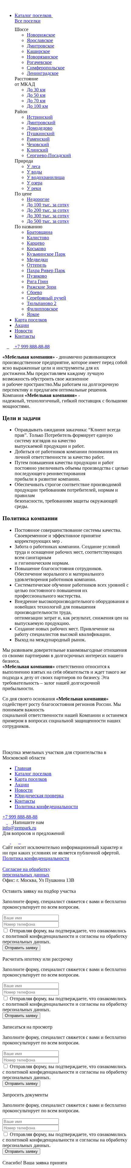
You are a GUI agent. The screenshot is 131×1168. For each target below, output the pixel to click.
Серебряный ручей (46, 297)
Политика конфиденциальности (35, 858)
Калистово (38, 237)
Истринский (40, 117)
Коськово (36, 248)
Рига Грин (37, 281)
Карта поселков (31, 779)
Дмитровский (41, 122)
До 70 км (36, 100)
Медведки (37, 259)
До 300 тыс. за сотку (48, 215)
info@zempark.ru (19, 827)
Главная (23, 768)
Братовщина (39, 232)
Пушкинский (41, 133)
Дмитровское (40, 45)
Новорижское (41, 34)
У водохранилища (46, 177)
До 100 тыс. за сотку (48, 204)
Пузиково (37, 276)
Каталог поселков (33, 773)
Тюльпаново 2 (41, 303)
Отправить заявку (21, 947)
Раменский (38, 139)
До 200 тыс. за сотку (48, 210)
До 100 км (37, 106)
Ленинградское (42, 73)
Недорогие (38, 199)
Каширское (38, 51)
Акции (22, 784)
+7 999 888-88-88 (32, 346)
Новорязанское (42, 56)
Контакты (25, 801)
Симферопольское (46, 67)
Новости (24, 790)
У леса (33, 166)
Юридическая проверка (39, 795)
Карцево (35, 243)
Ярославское (40, 40)
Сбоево (34, 292)
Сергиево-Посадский (49, 155)
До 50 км (36, 95)
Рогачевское (39, 62)
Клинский (37, 150)
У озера (34, 182)
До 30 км (36, 89)
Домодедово (39, 128)
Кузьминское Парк (46, 254)
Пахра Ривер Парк (46, 270)
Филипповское (42, 308)
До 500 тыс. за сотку (48, 221)
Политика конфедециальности (46, 806)
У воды (34, 171)
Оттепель (36, 265)
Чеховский (38, 144)
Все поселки (28, 20)
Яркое (33, 314)
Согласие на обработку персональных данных (26, 872)
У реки (34, 188)
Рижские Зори (41, 286)
